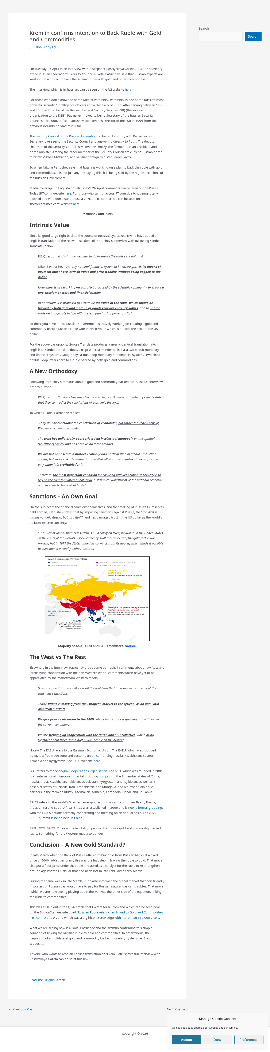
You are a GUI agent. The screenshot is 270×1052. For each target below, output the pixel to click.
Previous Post (21, 1009)
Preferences (248, 1040)
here (128, 89)
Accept (186, 1040)
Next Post (176, 1009)
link (85, 959)
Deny (218, 1040)
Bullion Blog (40, 47)
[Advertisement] (230, 138)
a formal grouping (148, 807)
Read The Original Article (48, 980)
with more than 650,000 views (137, 917)
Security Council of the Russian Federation (66, 136)
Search (203, 28)
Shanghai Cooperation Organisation (81, 771)
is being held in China (66, 818)
